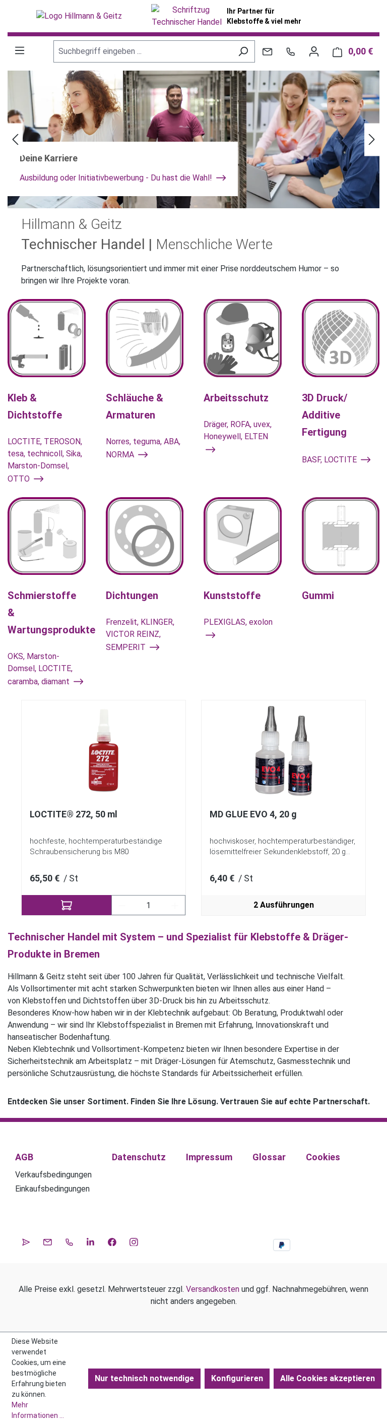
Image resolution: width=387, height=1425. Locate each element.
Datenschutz (139, 1157)
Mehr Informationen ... (38, 1410)
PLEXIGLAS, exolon (238, 622)
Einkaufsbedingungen (52, 1189)
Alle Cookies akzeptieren (327, 1378)
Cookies (323, 1157)
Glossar (269, 1157)
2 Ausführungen (283, 905)
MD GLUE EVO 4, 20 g (253, 814)
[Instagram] (134, 1240)
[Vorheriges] (15, 139)
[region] (193, 808)
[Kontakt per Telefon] (290, 51)
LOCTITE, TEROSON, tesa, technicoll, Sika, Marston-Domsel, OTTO (45, 460)
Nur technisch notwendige (144, 1378)
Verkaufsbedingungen (53, 1174)
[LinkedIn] (90, 1240)
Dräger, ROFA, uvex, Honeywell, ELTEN (238, 430)
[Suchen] (243, 51)
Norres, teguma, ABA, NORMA (143, 448)
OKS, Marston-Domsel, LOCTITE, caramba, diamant (40, 668)
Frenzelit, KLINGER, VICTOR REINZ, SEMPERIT (140, 634)
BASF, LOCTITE (330, 459)
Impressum (209, 1157)
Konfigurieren (237, 1378)
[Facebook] (112, 1240)
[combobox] (142, 51)
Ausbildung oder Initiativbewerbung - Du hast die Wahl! (117, 178)
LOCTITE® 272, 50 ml (73, 814)
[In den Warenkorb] (66, 905)
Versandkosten (212, 1289)
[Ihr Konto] (314, 51)
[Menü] (20, 50)
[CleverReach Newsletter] (26, 1240)
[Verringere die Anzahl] (122, 905)
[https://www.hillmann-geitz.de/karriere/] (193, 139)
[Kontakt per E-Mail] (267, 51)
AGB (24, 1157)
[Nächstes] (371, 139)
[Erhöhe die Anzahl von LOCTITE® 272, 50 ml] (175, 905)
